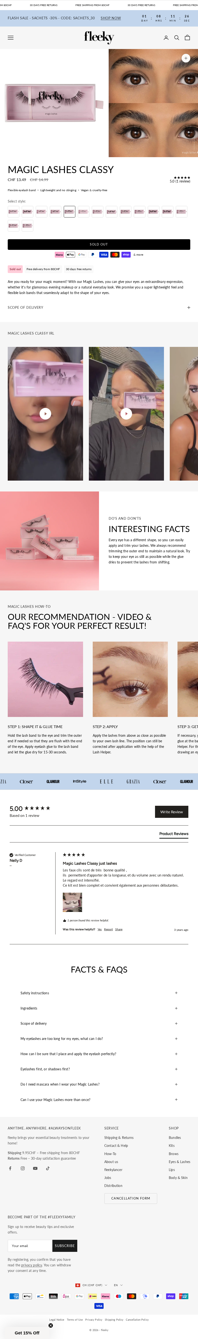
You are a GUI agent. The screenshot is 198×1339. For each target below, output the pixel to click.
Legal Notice (56, 1319)
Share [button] (118, 929)
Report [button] (108, 929)
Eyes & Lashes (179, 1162)
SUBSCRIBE (65, 1246)
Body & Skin (178, 1178)
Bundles (175, 1138)
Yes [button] (100, 929)
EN (116, 1285)
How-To (110, 1154)
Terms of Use (75, 1319)
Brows (173, 1154)
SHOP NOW (111, 18)
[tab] (173, 834)
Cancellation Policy (137, 1319)
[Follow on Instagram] (22, 1168)
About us (111, 1162)
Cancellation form (130, 1198)
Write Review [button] (171, 811)
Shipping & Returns (119, 1138)
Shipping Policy (114, 1319)
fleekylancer (113, 1170)
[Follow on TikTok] (47, 1168)
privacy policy (31, 1265)
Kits (172, 1145)
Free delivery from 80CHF (43, 269)
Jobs (107, 1178)
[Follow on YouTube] (35, 1168)
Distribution (113, 1186)
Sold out (99, 244)
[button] (72, 902)
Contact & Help (116, 1145)
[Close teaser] (50, 1325)
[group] (35, 808)
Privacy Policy (93, 1319)
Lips (172, 1170)
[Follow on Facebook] (10, 1168)
